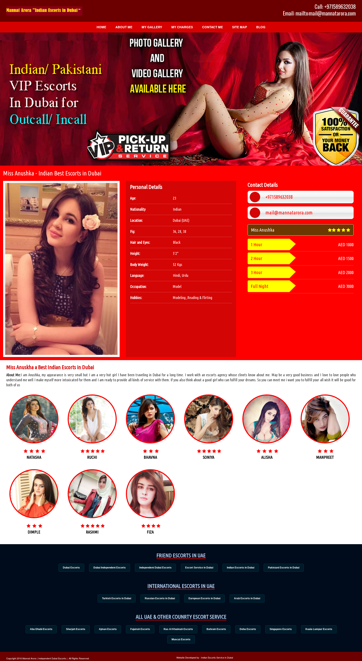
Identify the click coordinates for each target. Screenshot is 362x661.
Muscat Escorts (181, 639)
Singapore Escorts (281, 629)
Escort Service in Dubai (199, 567)
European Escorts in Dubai (204, 598)
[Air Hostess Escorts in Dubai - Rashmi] (92, 512)
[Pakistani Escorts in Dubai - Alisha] (266, 428)
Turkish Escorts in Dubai (116, 598)
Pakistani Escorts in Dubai (283, 567)
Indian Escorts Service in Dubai (217, 657)
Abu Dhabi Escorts (41, 629)
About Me (123, 27)
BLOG (260, 27)
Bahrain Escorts (216, 629)
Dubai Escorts (71, 567)
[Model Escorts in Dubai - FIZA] (150, 511)
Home (101, 27)
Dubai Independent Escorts (109, 567)
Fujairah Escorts (140, 629)
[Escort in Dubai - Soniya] (208, 430)
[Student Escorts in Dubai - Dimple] (33, 505)
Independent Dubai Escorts (155, 567)
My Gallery (152, 27)
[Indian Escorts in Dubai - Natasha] (33, 424)
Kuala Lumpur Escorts (318, 629)
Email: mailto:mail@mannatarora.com (319, 13)
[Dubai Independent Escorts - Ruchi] (92, 430)
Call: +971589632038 (335, 6)
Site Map (239, 27)
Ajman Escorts (108, 629)
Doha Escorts (248, 629)
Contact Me (212, 27)
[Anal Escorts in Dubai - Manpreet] (325, 430)
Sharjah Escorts (75, 629)
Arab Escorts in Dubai (247, 598)
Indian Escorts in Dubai (240, 567)
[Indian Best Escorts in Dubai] (44, 10)
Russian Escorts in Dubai (160, 598)
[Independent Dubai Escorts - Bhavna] (150, 428)
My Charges (182, 27)
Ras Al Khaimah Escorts (178, 629)
